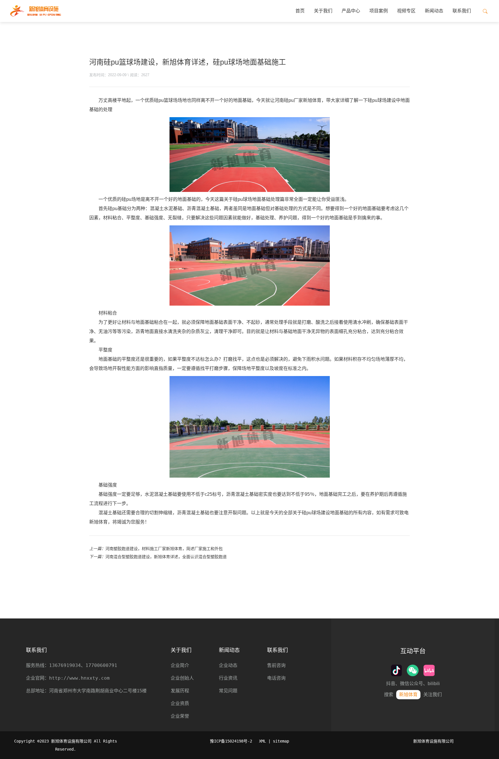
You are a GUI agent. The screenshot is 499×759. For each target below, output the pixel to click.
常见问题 (228, 690)
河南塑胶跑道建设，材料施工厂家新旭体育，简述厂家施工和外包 (164, 548)
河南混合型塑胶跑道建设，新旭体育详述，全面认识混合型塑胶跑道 (166, 556)
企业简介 (180, 665)
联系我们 (462, 10)
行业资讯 (228, 678)
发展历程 (180, 690)
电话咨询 (276, 678)
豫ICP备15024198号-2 (231, 741)
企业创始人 (182, 678)
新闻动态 (434, 10)
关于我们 (323, 10)
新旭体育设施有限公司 (433, 741)
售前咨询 (276, 665)
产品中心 (351, 10)
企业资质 (180, 703)
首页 (300, 10)
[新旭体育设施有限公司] (35, 10)
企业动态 (228, 665)
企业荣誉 (180, 716)
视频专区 (406, 10)
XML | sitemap (274, 741)
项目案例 (378, 10)
